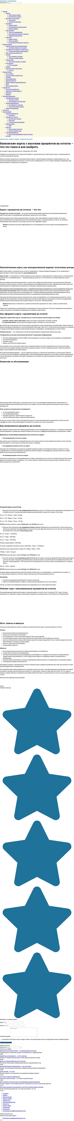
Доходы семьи (14, 100)
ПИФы (8, 67)
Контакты (6, 1109)
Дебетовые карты (15, 15)
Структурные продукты (14, 75)
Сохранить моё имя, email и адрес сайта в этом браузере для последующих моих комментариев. (35, 1039)
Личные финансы (9, 96)
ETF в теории (13, 65)
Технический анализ (16, 58)
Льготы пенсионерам (16, 106)
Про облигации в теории (17, 62)
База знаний (7, 112)
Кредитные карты (15, 17)
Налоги (8, 127)
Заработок (6, 87)
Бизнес (8, 94)
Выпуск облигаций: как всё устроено (13, 1061)
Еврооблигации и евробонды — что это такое (15, 1066)
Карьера (8, 93)
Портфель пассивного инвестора (17, 49)
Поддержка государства (17, 101)
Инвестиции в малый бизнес (16, 82)
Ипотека (9, 37)
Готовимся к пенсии (16, 105)
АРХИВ (8, 136)
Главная (5, 1093)
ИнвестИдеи (7, 72)
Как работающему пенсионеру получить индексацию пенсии (21, 1087)
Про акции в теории (15, 56)
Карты (8, 13)
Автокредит (10, 30)
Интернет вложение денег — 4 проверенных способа (18, 1051)
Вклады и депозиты (13, 18)
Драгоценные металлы (14, 68)
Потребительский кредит (18, 27)
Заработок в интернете (14, 91)
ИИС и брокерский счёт (14, 53)
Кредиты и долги (12, 117)
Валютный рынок (12, 86)
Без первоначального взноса (18, 34)
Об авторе (6, 1107)
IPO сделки (9, 74)
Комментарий (5, 1036)
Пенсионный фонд (12, 103)
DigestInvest (4, 139)
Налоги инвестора (15, 131)
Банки (5, 11)
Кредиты (9, 23)
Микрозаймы (13, 29)
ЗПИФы (8, 77)
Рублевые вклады (15, 22)
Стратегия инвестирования (18, 51)
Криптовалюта (11, 81)
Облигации (10, 60)
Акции (8, 55)
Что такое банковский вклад (10, 1077)
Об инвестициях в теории (18, 48)
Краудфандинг (11, 79)
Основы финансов (12, 132)
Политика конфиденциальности (14, 1111)
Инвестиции (7, 44)
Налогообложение (12, 108)
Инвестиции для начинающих (16, 46)
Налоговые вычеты (15, 129)
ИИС (10, 126)
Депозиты (12, 20)
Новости (6, 110)
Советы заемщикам (15, 32)
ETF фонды (9, 63)
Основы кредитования (16, 122)
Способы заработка (12, 89)
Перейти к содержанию (8, 1)
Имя (2, 1022)
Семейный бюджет (12, 98)
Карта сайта (7, 1106)
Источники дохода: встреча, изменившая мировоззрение (20, 1082)
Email (2, 1025)
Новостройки (13, 41)
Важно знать (13, 25)
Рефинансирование (15, 36)
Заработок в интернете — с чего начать (13, 1056)
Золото (11, 70)
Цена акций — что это (7, 1071)
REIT (7, 84)
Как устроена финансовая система (21, 134)
